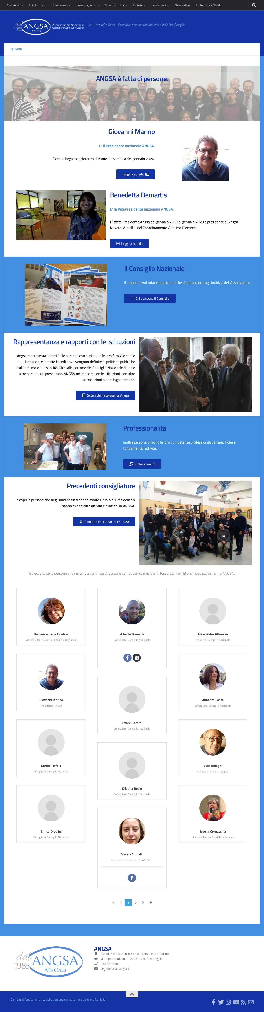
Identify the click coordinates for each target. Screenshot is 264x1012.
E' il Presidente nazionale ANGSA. (127, 146)
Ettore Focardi (132, 722)
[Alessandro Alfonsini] (212, 624)
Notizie (138, 5)
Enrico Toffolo (51, 765)
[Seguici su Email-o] (251, 1002)
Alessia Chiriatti (132, 854)
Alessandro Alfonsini (213, 634)
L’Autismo (36, 5)
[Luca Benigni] (212, 755)
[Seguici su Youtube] (236, 1002)
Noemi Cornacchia (213, 831)
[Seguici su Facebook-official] (214, 1002)
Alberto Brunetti (132, 634)
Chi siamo (13, 5)
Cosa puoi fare (114, 5)
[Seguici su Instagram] (228, 1002)
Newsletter (182, 5)
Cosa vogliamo (86, 5)
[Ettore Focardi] (132, 712)
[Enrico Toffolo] (51, 755)
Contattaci (158, 5)
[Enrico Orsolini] (51, 821)
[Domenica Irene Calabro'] (51, 624)
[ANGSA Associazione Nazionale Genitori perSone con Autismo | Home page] (47, 27)
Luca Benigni (213, 765)
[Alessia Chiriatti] (132, 844)
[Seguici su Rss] (243, 1002)
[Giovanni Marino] (51, 689)
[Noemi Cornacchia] (212, 821)
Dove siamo (59, 5)
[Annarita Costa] (212, 689)
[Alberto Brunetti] (132, 624)
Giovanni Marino (51, 699)
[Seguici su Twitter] (221, 1002)
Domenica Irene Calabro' (51, 634)
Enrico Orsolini (51, 831)
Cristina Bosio (132, 788)
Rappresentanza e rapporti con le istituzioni (74, 341)
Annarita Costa (213, 699)
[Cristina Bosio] (132, 778)
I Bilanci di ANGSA (208, 5)
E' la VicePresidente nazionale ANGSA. (142, 209)
